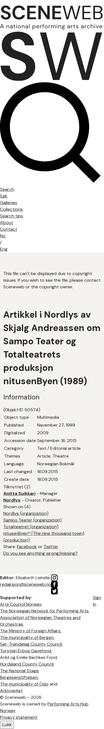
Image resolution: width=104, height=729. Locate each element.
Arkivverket (11, 691)
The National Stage (19, 671)
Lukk (7, 724)
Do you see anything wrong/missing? (40, 553)
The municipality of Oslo (24, 684)
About (6, 222)
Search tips (11, 216)
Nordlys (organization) (26, 513)
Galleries (8, 203)
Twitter (51, 547)
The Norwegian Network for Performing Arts (44, 611)
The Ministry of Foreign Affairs (30, 631)
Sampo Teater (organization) (32, 520)
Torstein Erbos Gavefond (25, 651)
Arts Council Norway (20, 604)
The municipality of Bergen (27, 637)
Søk (3, 196)
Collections (11, 209)
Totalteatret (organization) (31, 527)
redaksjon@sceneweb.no (25, 584)
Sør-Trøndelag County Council (31, 644)
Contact (8, 229)
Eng (3, 249)
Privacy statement (18, 717)
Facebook (27, 547)
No (3, 236)
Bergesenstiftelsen (19, 677)
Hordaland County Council (27, 664)
